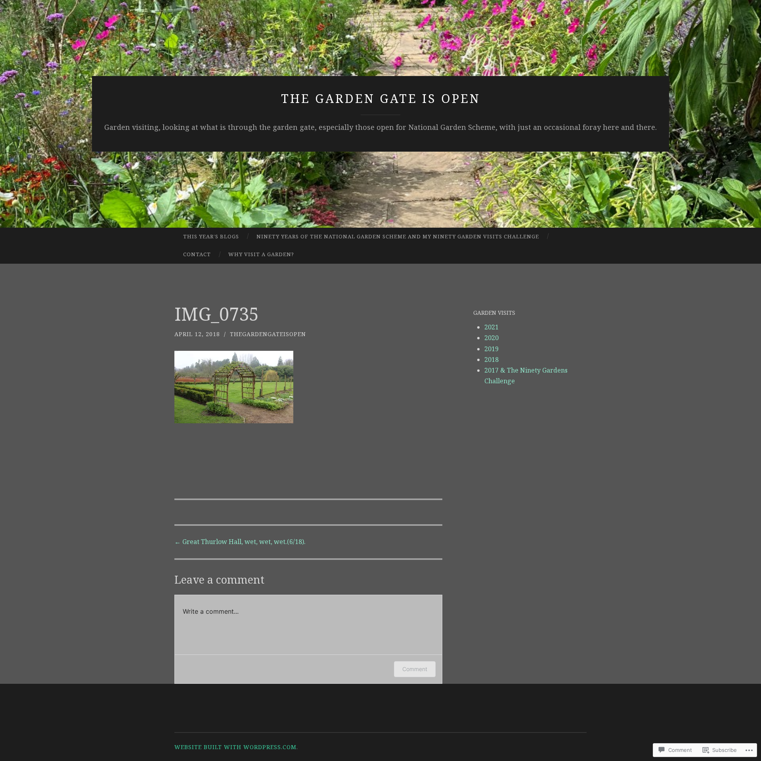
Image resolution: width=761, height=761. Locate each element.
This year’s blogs (211, 236)
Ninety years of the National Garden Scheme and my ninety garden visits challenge (397, 236)
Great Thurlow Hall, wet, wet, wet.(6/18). (240, 541)
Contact (197, 254)
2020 (491, 337)
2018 (491, 359)
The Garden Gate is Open (380, 98)
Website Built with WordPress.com (235, 747)
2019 (491, 348)
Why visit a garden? (261, 254)
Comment (414, 669)
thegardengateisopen (268, 334)
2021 (491, 327)
